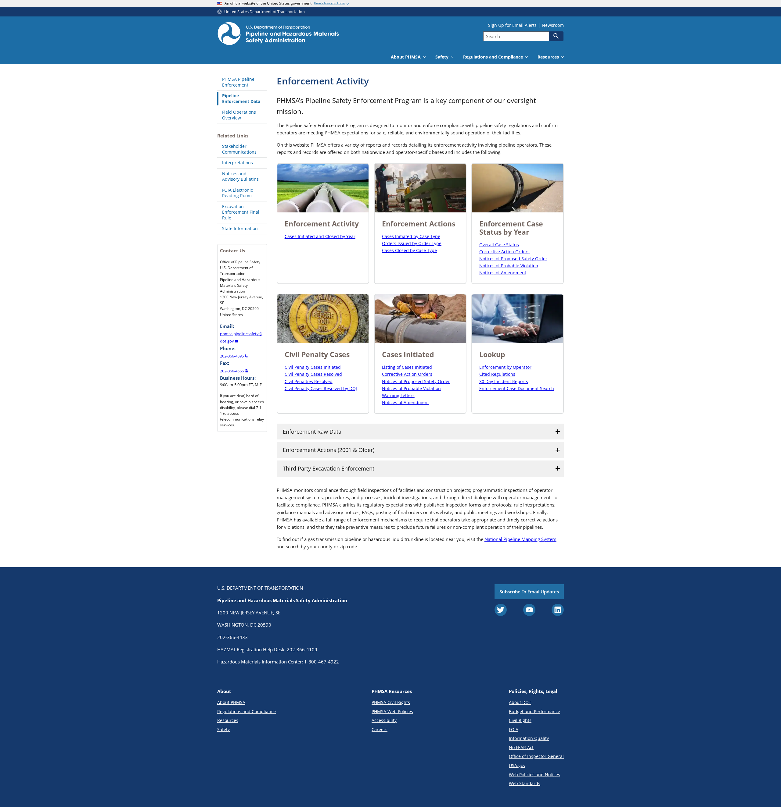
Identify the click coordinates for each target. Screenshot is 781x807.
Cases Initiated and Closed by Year (320, 236)
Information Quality (529, 738)
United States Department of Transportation (264, 11)
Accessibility (384, 720)
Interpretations (237, 162)
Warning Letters (398, 395)
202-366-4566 (232, 371)
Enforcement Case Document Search (516, 388)
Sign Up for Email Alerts (512, 25)
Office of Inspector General (536, 756)
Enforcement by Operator (505, 367)
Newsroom (553, 25)
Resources (227, 720)
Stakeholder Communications (239, 149)
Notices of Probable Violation (508, 265)
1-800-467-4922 (321, 662)
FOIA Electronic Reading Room (237, 193)
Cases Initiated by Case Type (411, 236)
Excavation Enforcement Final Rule (240, 212)
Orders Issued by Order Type (411, 243)
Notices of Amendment (502, 273)
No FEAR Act (521, 747)
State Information (240, 228)
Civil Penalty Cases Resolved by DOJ (321, 388)
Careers (379, 729)
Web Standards (524, 783)
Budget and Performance (534, 711)
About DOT (520, 702)
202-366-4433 (232, 637)
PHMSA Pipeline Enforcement (238, 82)
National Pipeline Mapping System (520, 539)
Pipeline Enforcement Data (241, 98)
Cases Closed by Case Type (409, 250)
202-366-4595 (232, 356)
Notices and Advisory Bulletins (240, 176)
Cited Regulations (497, 374)
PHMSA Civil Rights (391, 702)
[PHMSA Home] (278, 34)
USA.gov (517, 765)
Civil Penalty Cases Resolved (313, 374)
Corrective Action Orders (504, 251)
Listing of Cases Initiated (407, 367)
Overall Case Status (499, 244)
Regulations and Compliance (246, 711)
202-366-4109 (302, 649)
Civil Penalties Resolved (309, 381)
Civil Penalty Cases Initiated (313, 367)
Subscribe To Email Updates (529, 591)
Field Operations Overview (239, 115)
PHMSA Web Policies (392, 711)
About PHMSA (231, 702)
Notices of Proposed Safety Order (513, 258)
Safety (223, 729)
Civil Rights (520, 720)
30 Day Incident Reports (503, 381)
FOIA (513, 729)
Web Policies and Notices (534, 774)
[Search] (556, 36)
